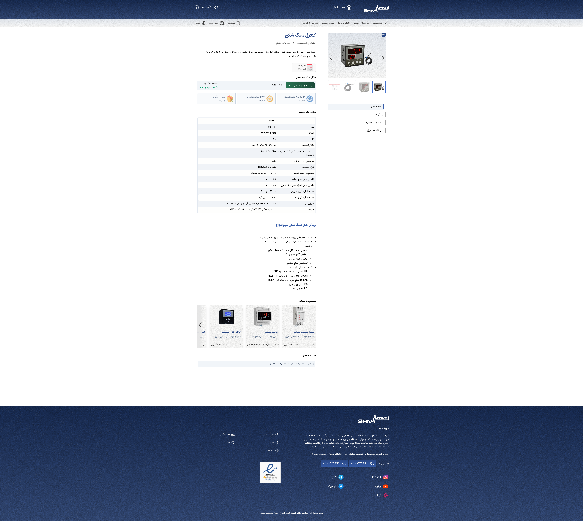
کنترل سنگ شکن (300, 35)
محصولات (378, 23)
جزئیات (302, 100)
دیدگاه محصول (308, 356)
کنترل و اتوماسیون (306, 43)
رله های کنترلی (283, 43)
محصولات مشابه (307, 301)
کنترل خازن (220, 336)
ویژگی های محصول (306, 112)
